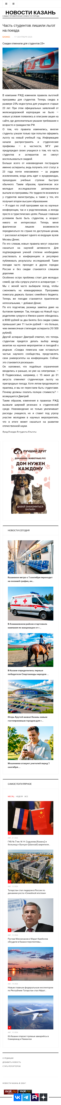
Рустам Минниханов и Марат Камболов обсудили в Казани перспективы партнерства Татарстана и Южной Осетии (29, 940)
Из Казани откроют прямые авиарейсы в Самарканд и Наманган (28, 1038)
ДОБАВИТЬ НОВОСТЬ (12, 1062)
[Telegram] (26, 1097)
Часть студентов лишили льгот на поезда (29, 28)
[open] (6, 3)
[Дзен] (43, 1097)
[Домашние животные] (30, 480)
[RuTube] (35, 1097)
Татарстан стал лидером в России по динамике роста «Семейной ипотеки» (27, 892)
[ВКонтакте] (18, 1097)
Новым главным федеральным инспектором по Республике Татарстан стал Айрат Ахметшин (30, 989)
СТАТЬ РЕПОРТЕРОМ (11, 1066)
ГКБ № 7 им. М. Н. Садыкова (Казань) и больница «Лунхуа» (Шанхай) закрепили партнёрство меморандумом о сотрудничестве (28, 843)
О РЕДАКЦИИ (8, 1058)
